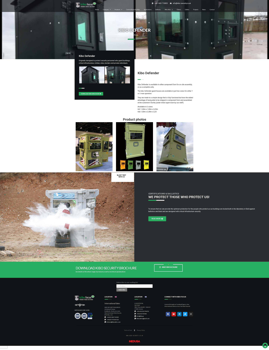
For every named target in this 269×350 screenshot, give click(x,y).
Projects (195, 9)
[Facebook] (168, 314)
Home (97, 9)
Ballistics (158, 9)
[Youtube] (173, 314)
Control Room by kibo (133, 9)
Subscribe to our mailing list (127, 282)
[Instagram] (191, 314)
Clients (179, 9)
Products (117, 9)
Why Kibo (168, 9)
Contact (212, 9)
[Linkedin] (179, 314)
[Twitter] (185, 314)
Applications (148, 9)
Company (106, 9)
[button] (91, 93)
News (204, 9)
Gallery (187, 9)
